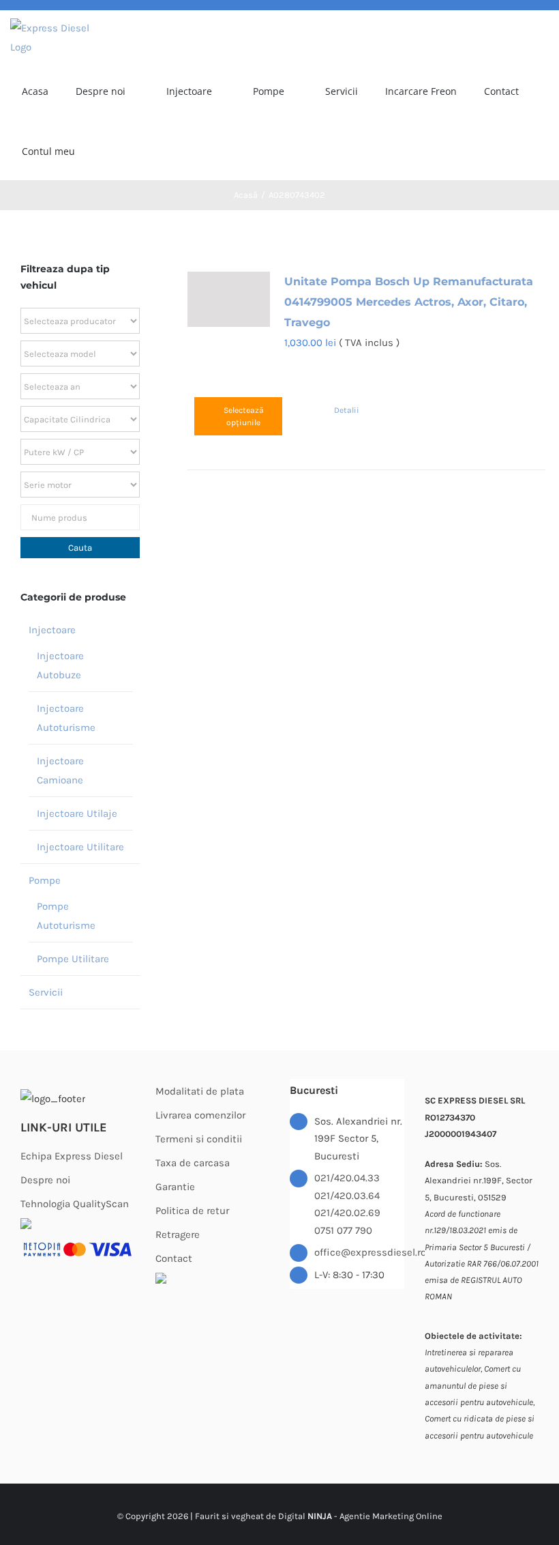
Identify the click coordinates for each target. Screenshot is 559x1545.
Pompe (45, 880)
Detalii (346, 410)
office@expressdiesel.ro (359, 1252)
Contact (173, 1258)
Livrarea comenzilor (200, 1115)
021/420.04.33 (347, 1178)
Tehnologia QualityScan (74, 1204)
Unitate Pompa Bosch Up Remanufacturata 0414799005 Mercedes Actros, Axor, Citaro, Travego (408, 302)
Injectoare (52, 630)
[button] (160, 150)
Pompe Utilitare (73, 959)
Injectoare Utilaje (77, 813)
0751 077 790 (343, 1230)
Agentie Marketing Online (390, 1516)
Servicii (46, 992)
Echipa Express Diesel (71, 1156)
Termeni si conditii (198, 1139)
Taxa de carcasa (192, 1163)
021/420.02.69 (347, 1213)
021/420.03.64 (347, 1195)
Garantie (175, 1187)
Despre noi (45, 1180)
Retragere (177, 1234)
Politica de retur (192, 1210)
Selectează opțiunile (244, 416)
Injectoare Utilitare (80, 847)
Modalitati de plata (199, 1091)
